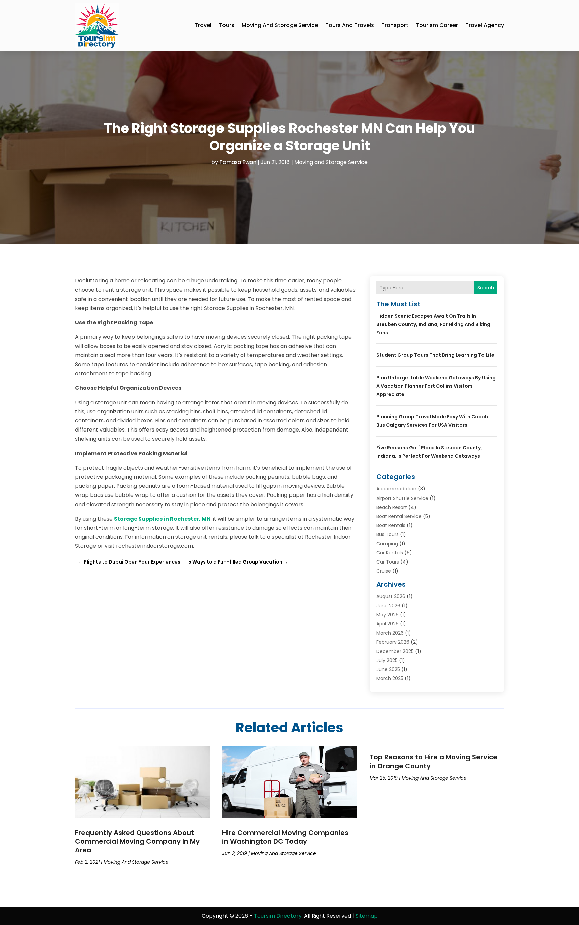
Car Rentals (389, 552)
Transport (394, 25)
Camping (387, 543)
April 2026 (387, 623)
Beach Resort (391, 507)
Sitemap (367, 916)
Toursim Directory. (278, 916)
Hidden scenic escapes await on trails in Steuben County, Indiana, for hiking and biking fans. (433, 324)
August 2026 (390, 596)
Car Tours (387, 561)
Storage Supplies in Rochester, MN (162, 519)
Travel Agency (484, 25)
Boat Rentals (390, 525)
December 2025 (395, 651)
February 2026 (392, 642)
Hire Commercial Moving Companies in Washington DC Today (285, 837)
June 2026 (388, 605)
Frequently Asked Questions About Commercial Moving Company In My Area (137, 841)
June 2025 (388, 669)
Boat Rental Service (399, 516)
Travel (203, 25)
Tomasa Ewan (237, 162)
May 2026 (387, 614)
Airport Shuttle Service (402, 498)
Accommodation (396, 488)
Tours (226, 25)
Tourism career (437, 25)
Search (485, 287)
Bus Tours (387, 534)
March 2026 (390, 633)
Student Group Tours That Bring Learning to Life (435, 355)
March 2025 (389, 678)
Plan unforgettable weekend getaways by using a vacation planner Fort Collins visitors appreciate (436, 386)
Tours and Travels (349, 25)
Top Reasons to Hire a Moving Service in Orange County (433, 761)
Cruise (383, 571)
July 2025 (387, 660)
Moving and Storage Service (280, 25)
